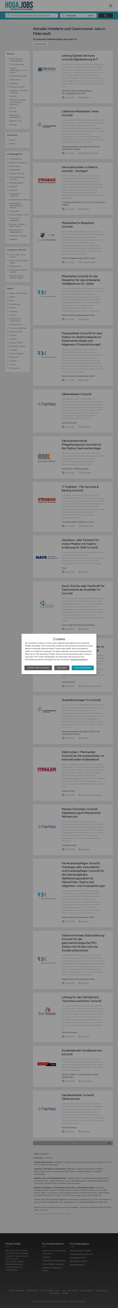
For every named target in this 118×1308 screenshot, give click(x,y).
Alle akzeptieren (83, 668)
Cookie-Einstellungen (38, 668)
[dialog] (59, 654)
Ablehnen (61, 668)
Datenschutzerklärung (78, 660)
